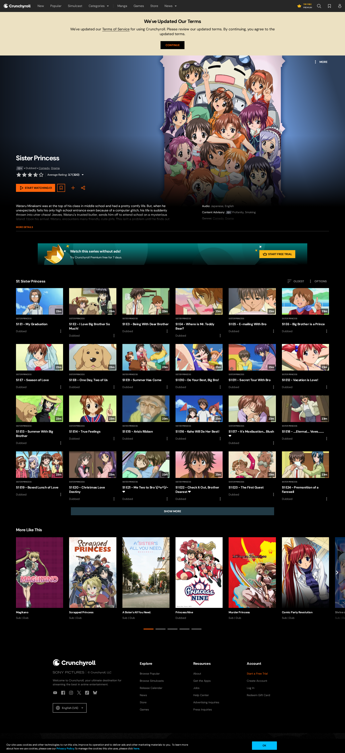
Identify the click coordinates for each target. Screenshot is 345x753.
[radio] (19, 174)
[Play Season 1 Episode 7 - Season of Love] (39, 366)
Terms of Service (116, 29)
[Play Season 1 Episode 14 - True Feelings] (92, 418)
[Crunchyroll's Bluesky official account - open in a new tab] (95, 692)
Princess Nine (184, 612)
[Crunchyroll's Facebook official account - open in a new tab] (63, 692)
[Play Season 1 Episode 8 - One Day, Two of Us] (92, 366)
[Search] (319, 6)
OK (264, 745)
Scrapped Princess (81, 612)
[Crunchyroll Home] (74, 662)
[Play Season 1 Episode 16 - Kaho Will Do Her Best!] (199, 418)
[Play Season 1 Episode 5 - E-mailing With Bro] (252, 311)
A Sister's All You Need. (136, 612)
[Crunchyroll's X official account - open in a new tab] (79, 692)
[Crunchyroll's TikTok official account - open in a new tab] (87, 692)
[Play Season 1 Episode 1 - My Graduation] (39, 311)
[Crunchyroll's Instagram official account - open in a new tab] (71, 692)
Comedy (44, 168)
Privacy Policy (65, 748)
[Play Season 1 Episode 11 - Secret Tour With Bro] (252, 366)
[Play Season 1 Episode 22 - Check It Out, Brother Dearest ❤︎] (199, 476)
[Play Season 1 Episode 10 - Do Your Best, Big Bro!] (199, 366)
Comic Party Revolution (297, 612)
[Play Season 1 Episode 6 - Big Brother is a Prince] (305, 311)
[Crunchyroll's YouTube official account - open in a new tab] (55, 692)
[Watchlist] (329, 6)
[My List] (73, 188)
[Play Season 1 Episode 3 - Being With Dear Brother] (146, 311)
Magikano (22, 612)
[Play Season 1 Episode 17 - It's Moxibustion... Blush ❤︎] (252, 420)
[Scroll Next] (337, 584)
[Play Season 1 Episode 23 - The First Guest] (252, 474)
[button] (99, 6)
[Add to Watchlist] (61, 188)
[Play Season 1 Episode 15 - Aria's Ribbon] (146, 418)
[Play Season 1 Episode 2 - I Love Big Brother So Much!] (92, 313)
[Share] (83, 188)
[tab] (149, 629)
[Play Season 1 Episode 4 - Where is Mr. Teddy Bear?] (199, 313)
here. (136, 748)
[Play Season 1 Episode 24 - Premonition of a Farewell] (305, 476)
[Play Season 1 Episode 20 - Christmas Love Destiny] (92, 476)
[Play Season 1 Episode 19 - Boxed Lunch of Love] (39, 474)
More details (24, 227)
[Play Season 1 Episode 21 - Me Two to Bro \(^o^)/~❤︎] (146, 476)
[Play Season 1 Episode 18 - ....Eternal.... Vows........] (305, 418)
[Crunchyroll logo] (17, 6)
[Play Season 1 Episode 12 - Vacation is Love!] (305, 366)
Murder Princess (239, 612)
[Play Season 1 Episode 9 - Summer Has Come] (146, 366)
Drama (55, 168)
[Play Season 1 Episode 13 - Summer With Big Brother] (39, 420)
